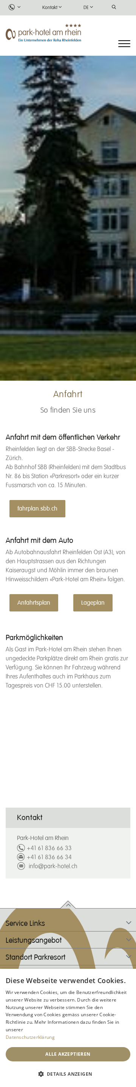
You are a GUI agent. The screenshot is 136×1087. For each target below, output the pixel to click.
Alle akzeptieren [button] (67, 1054)
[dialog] (68, 1028)
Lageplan (93, 603)
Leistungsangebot (34, 940)
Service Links (25, 923)
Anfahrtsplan (33, 603)
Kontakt (49, 7)
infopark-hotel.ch (52, 867)
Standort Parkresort (35, 957)
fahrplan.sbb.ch (37, 508)
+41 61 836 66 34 (49, 858)
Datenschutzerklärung (30, 1037)
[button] (68, 1073)
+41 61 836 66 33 (49, 849)
